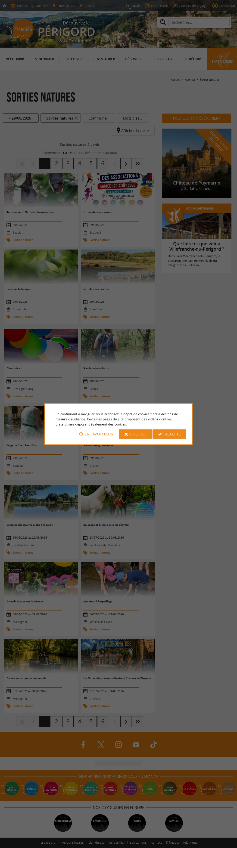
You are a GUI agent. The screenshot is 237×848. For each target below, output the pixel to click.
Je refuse (138, 434)
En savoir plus (99, 434)
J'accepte (172, 434)
